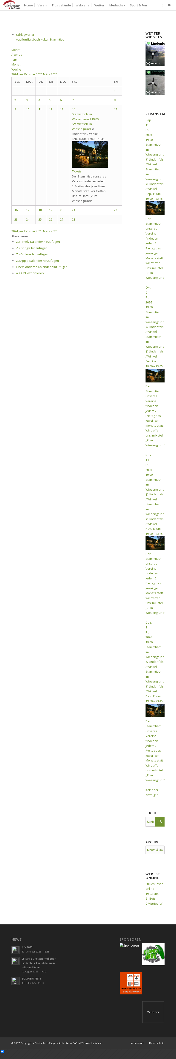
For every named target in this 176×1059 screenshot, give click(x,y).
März (47, 74)
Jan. (21, 74)
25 (40, 219)
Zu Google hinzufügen (31, 248)
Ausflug (21, 39)
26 (50, 219)
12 (50, 109)
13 (61, 109)
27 (61, 219)
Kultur (45, 39)
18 (40, 210)
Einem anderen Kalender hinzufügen (42, 267)
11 (40, 109)
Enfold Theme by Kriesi (87, 1043)
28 (73, 219)
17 (27, 210)
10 (27, 109)
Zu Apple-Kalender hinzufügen (37, 261)
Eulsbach (34, 39)
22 (115, 210)
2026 (54, 74)
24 (27, 219)
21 (73, 210)
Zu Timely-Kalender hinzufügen (38, 242)
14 (73, 109)
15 (115, 109)
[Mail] (169, 5)
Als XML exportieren (30, 273)
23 (16, 219)
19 (50, 210)
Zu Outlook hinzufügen (32, 254)
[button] (19, 236)
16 (16, 210)
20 (61, 210)
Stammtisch (58, 39)
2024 (15, 74)
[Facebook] (162, 5)
